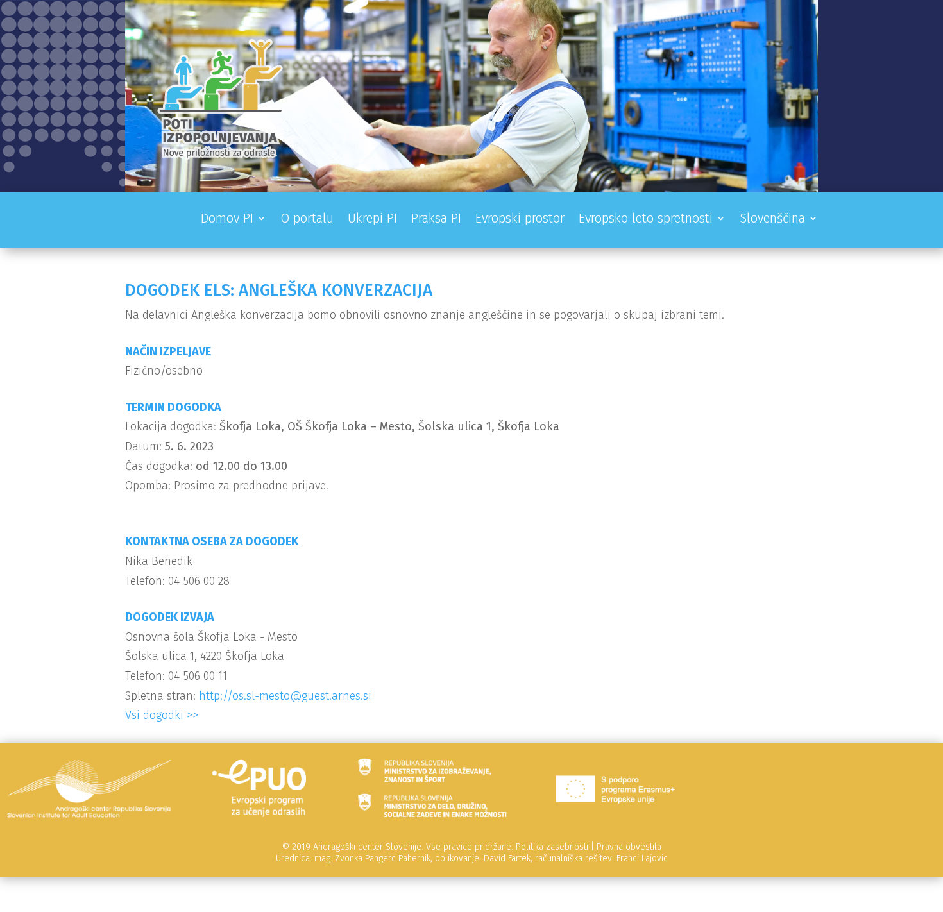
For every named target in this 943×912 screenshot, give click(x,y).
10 (509, 166)
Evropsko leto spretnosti (646, 220)
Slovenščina (772, 220)
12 (531, 166)
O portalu (307, 220)
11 (520, 166)
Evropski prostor (520, 220)
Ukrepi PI (372, 220)
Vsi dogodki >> (161, 715)
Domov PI (227, 220)
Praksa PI (436, 220)
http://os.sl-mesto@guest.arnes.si (285, 696)
